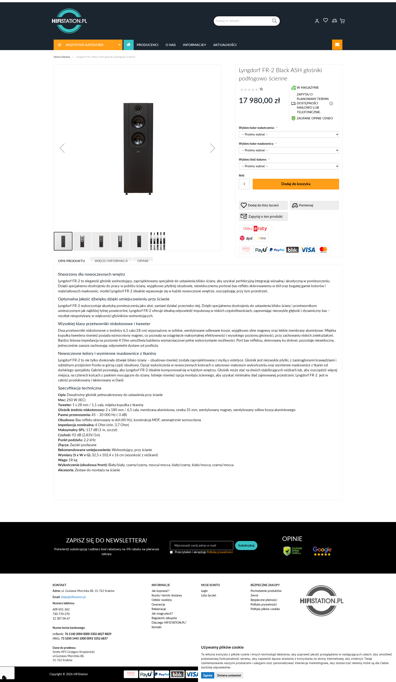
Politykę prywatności (220, 552)
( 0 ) (261, 89)
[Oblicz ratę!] (256, 231)
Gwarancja (158, 604)
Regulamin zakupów (164, 618)
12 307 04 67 (61, 618)
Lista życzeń (208, 595)
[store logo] (69, 20)
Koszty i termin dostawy (167, 595)
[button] (62, 148)
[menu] (198, 45)
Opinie (142, 260)
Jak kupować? (160, 591)
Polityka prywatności (264, 604)
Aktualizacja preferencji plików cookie (4, 677)
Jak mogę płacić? (162, 613)
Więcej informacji (111, 260)
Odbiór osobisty (162, 600)
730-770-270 (61, 614)
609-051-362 (61, 609)
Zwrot (254, 595)
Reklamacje (159, 609)
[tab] (71, 259)
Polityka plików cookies (265, 609)
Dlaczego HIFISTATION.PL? (169, 622)
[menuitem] (88, 45)
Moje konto (311, 21)
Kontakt (156, 627)
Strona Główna (62, 57)
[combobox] (246, 21)
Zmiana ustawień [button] (229, 675)
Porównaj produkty (334, 20)
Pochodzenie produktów (266, 591)
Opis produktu (71, 260)
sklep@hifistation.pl (73, 597)
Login (204, 591)
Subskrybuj (246, 545)
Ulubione (325, 20)
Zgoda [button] (207, 675)
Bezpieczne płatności (264, 600)
